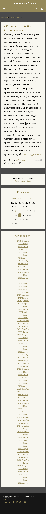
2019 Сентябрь (23, 261)
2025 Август (23, 449)
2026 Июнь (23, 477)
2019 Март (23, 244)
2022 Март (23, 338)
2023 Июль (23, 383)
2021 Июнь (23, 315)
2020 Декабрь (23, 301)
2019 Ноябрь (23, 264)
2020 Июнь (23, 284)
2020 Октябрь (23, 295)
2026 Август (23, 483)
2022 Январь (23, 332)
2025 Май (23, 440)
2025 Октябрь (23, 454)
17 (20, 215)
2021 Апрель (23, 309)
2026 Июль (23, 480)
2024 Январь (23, 400)
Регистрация (20, 181)
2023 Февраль (23, 369)
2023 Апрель (23, 375)
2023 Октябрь (23, 392)
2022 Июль (23, 349)
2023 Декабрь (23, 397)
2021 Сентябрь (23, 321)
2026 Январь (23, 463)
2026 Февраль (23, 466)
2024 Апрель (23, 409)
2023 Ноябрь (23, 395)
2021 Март (23, 306)
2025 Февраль (23, 432)
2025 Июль (23, 446)
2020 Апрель (23, 278)
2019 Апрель (23, 247)
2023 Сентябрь (23, 389)
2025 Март (23, 435)
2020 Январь (23, 269)
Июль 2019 (16, 199)
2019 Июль (23, 255)
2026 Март (23, 469)
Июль (18, 17)
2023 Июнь (23, 380)
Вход (29, 181)
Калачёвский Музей (23, 3)
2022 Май (23, 343)
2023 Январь (23, 366)
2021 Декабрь (23, 329)
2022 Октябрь (23, 358)
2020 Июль (23, 286)
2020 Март (23, 275)
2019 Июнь (23, 252)
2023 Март (23, 372)
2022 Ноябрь (23, 360)
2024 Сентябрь (23, 417)
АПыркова (20, 160)
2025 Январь (23, 429)
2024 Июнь (23, 415)
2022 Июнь (23, 346)
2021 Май (23, 312)
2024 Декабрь (23, 426)
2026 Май (23, 474)
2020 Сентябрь (23, 292)
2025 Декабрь (23, 460)
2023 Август (23, 386)
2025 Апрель (23, 437)
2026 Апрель (23, 471)
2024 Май (23, 412)
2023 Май (23, 378)
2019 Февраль (23, 241)
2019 (12, 17)
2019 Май (23, 249)
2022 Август (23, 352)
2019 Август (23, 258)
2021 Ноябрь (23, 326)
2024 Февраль (23, 403)
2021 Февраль (23, 304)
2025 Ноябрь (23, 457)
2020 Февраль (23, 272)
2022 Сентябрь (23, 355)
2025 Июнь (23, 443)
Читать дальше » (32, 154)
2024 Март (23, 406)
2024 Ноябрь (23, 423)
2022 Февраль (23, 335)
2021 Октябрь (23, 323)
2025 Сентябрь (23, 452)
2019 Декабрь (23, 266)
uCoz (5, 499)
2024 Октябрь (23, 420)
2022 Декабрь (23, 363)
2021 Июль (23, 318)
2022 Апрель (23, 341)
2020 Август (23, 289)
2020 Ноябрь (23, 298)
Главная (4, 17)
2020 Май (23, 281)
